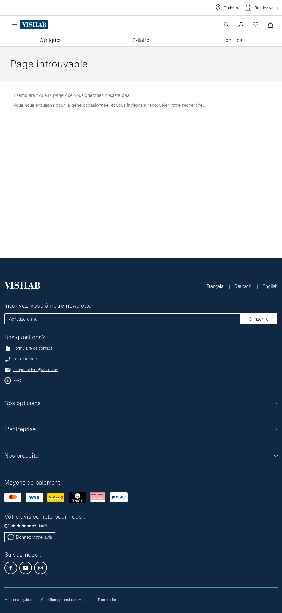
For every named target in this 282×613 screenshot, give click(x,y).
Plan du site (107, 599)
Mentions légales (17, 599)
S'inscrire (259, 319)
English (270, 286)
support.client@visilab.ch (35, 369)
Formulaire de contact (32, 348)
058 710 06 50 (27, 359)
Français (215, 286)
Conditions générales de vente (64, 599)
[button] (241, 24)
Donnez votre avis (34, 537)
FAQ (17, 380)
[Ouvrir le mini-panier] (270, 25)
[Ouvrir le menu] (15, 24)
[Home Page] (34, 24)
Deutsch (243, 286)
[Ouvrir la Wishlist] (256, 24)
